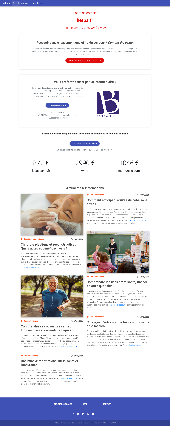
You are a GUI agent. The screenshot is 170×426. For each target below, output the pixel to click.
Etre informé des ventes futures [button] (84, 143)
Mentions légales (63, 404)
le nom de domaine (85, 13)
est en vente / (85, 28)
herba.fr (85, 20)
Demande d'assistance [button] (56, 105)
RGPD (85, 404)
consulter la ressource (30, 267)
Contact (107, 404)
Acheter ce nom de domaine (32, 3)
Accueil (16, 3)
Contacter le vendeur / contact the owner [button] (83, 60)
